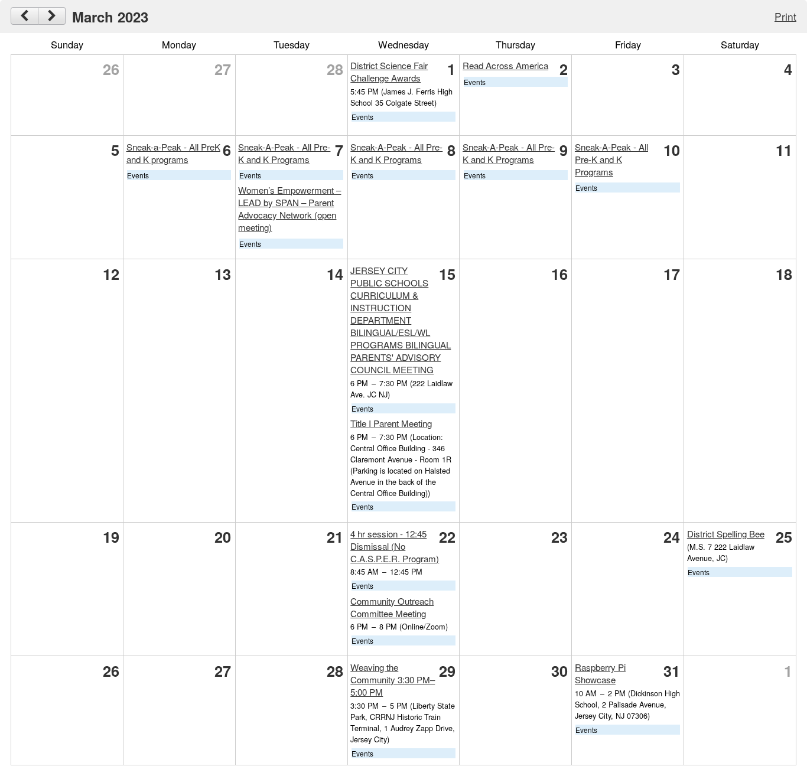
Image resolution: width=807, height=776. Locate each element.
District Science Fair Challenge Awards (389, 71)
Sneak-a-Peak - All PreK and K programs (173, 153)
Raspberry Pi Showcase (600, 673)
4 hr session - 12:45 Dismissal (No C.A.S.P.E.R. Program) (394, 546)
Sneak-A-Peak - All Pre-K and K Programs (284, 153)
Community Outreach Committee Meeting (392, 607)
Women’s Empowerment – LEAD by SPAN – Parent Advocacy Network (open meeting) (289, 208)
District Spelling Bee (725, 533)
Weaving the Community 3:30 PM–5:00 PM (392, 679)
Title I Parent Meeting (391, 423)
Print (785, 16)
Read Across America (505, 65)
